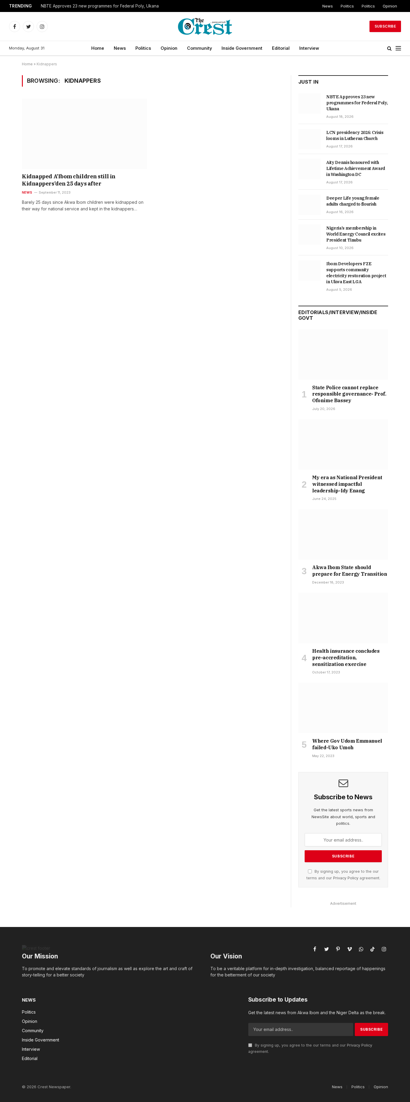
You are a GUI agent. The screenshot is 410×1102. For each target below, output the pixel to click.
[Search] (389, 48)
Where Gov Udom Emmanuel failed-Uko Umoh (347, 744)
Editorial (281, 48)
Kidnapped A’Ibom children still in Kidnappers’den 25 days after (69, 180)
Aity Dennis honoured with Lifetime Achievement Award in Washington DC (355, 168)
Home (97, 48)
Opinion (390, 6)
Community (199, 48)
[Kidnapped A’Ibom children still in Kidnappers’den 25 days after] (84, 134)
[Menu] (398, 48)
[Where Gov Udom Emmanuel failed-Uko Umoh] (343, 708)
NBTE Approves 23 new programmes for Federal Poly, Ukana (100, 6)
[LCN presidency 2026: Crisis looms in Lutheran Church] (309, 139)
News (327, 6)
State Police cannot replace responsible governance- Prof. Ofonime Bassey (349, 394)
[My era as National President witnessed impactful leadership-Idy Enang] (343, 444)
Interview (309, 48)
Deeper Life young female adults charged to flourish (352, 201)
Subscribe (385, 26)
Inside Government (242, 48)
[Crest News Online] (205, 26)
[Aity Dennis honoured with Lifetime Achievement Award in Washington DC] (309, 169)
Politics (347, 6)
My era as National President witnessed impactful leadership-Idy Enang (347, 484)
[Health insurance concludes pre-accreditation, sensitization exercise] (343, 618)
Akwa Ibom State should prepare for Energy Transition (349, 570)
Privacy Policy (345, 878)
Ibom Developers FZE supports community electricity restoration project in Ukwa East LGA (356, 272)
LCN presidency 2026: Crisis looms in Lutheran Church (355, 135)
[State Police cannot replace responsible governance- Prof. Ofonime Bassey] (343, 354)
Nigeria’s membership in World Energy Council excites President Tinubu (355, 234)
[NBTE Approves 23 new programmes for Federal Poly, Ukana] (309, 103)
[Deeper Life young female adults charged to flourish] (309, 205)
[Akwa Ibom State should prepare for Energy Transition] (343, 534)
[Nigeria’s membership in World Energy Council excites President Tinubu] (309, 234)
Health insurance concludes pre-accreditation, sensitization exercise (346, 657)
